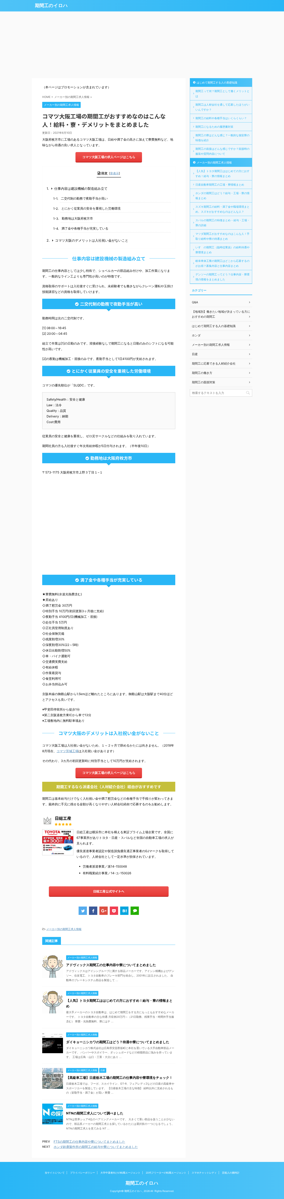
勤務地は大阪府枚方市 (77, 218)
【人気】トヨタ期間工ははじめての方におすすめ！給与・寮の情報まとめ (222, 173)
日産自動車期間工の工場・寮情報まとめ (219, 184)
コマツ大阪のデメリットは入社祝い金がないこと (91, 240)
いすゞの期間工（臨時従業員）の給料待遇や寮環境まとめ (222, 250)
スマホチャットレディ (204, 1172)
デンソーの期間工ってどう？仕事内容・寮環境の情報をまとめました (222, 277)
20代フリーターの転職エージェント (166, 1172)
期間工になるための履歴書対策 (214, 126)
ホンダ (196, 335)
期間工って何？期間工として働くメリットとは (222, 93)
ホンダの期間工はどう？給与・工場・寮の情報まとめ (222, 195)
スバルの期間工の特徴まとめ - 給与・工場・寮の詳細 (222, 223)
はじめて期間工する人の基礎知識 (217, 82)
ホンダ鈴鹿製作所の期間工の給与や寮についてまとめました (96, 1147)
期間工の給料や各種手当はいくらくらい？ (221, 118)
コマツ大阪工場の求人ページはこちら (108, 157)
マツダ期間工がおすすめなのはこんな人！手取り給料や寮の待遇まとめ (222, 236)
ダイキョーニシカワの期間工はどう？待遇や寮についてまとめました (117, 1042)
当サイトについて (55, 1172)
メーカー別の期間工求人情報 (63, 929)
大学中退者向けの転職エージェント (120, 1172)
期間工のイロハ (51, 5)
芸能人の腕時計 (231, 1172)
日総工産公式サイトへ (108, 891)
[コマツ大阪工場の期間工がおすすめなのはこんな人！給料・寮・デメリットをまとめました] (124, 911)
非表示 (114, 173)
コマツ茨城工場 (67, 751)
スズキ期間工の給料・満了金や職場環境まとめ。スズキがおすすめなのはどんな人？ (222, 209)
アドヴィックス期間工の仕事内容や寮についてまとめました (111, 965)
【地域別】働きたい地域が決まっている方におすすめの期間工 (221, 314)
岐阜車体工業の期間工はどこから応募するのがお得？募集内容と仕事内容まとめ (222, 263)
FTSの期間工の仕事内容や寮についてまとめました (89, 1142)
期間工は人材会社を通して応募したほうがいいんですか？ (222, 107)
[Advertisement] (142, 45)
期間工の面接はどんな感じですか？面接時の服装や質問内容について (222, 151)
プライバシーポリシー (82, 1172)
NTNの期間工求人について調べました (94, 1113)
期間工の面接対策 (203, 382)
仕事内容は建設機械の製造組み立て (80, 188)
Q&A (195, 302)
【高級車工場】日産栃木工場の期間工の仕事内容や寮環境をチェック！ (119, 1077)
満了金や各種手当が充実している (85, 228)
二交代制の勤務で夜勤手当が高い (84, 198)
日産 (195, 354)
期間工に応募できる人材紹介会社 (214, 363)
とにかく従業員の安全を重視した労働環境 (91, 208)
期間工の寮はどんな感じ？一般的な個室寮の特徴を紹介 (222, 138)
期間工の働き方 (202, 373)
